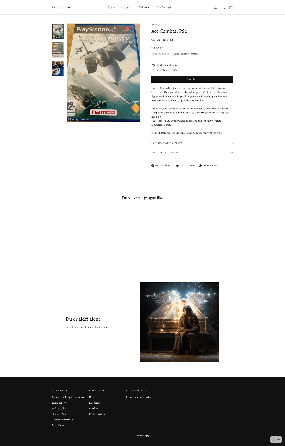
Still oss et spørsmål (166, 152)
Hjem (111, 7)
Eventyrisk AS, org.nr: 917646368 (68, 397)
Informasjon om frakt (166, 143)
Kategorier (127, 7)
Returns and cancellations (139, 397)
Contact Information (62, 419)
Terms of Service (60, 402)
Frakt (174, 53)
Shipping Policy (59, 413)
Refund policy (59, 408)
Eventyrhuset (62, 7)
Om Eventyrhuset (167, 7)
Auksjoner (145, 7)
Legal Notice (58, 425)
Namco (155, 25)
